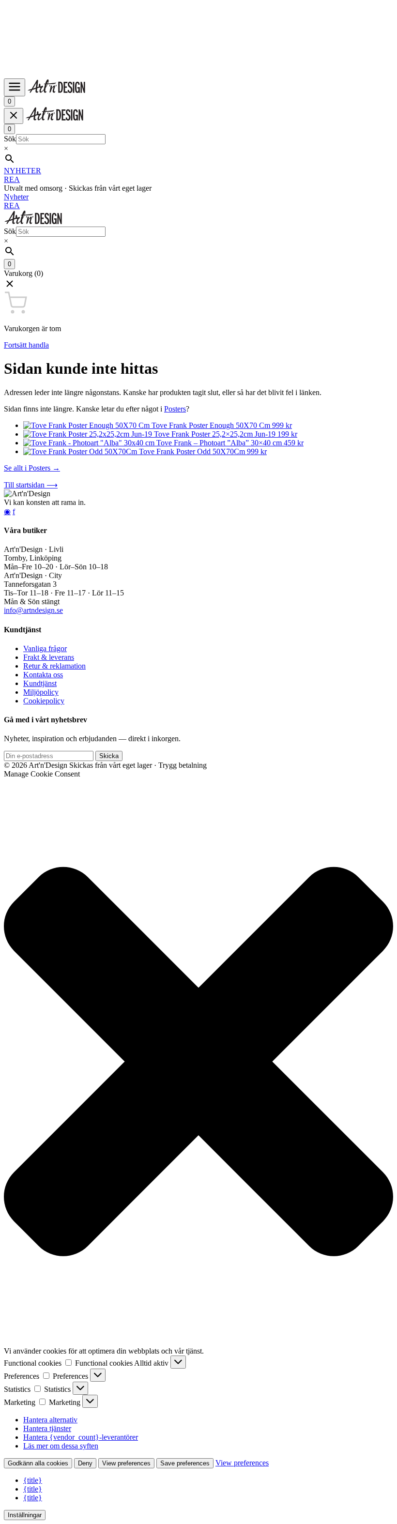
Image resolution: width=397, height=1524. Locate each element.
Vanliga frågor (45, 648)
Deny (85, 1463)
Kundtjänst (40, 683)
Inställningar (25, 1515)
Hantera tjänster (47, 1428)
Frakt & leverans (48, 657)
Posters (175, 409)
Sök (10, 139)
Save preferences (185, 1463)
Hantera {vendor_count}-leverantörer (80, 1437)
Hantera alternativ (50, 1420)
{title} (32, 1480)
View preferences (126, 1463)
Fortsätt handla (26, 345)
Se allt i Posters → (32, 468)
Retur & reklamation (54, 666)
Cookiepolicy (43, 701)
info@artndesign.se (33, 610)
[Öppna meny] (14, 87)
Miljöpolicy (41, 692)
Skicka (109, 756)
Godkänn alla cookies (38, 1463)
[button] (198, 284)
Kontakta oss (43, 675)
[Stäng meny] (13, 116)
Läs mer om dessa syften (60, 1446)
